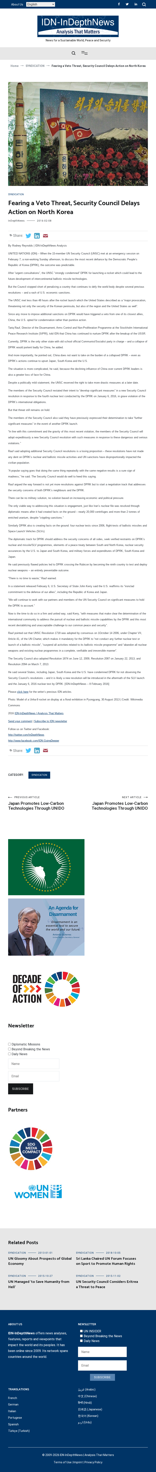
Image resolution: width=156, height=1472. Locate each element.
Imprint (78, 1462)
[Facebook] (119, 4)
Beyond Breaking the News (31, 1049)
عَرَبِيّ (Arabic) (86, 1389)
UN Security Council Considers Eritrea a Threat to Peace (107, 1284)
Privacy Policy (93, 1462)
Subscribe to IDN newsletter (50, 721)
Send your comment (20, 721)
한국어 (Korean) (88, 1415)
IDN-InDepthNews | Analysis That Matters (39, 713)
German (13, 1404)
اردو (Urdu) (85, 1422)
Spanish (13, 1424)
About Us (17, 4)
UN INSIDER (92, 1331)
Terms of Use (63, 1462)
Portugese (15, 1417)
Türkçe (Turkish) (19, 1430)
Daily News (19, 1054)
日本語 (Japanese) (90, 1409)
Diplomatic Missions (26, 1044)
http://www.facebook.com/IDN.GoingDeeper (33, 740)
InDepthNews (16, 220)
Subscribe (20, 1088)
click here (22, 691)
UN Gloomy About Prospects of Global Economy (40, 1261)
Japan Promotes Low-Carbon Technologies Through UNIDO (36, 803)
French (12, 1398)
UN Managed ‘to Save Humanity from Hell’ (38, 1284)
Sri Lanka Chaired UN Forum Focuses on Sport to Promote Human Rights (106, 1261)
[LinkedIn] (136, 4)
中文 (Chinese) (87, 1396)
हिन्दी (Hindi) (85, 1402)
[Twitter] (127, 4)
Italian (12, 1411)
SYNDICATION (16, 194)
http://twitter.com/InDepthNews (26, 734)
